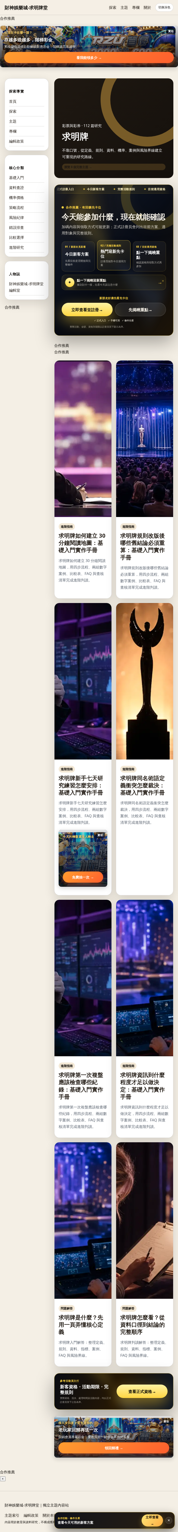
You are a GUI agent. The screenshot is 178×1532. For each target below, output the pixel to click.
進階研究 (16, 247)
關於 (147, 7)
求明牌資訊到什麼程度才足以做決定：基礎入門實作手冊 (142, 1085)
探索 (112, 7)
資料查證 (16, 187)
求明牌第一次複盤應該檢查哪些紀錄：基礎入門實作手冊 (81, 1085)
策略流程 (16, 207)
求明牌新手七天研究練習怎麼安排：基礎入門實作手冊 (81, 785)
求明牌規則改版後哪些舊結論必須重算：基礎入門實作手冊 (142, 546)
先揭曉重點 (140, 309)
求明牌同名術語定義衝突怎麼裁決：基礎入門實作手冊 (142, 785)
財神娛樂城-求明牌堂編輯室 (26, 287)
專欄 (136, 7)
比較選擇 (16, 237)
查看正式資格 (142, 1391)
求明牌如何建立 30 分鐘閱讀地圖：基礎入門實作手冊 (82, 543)
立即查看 (152, 1520)
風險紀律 (16, 217)
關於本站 (50, 1515)
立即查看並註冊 (87, 309)
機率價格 (16, 197)
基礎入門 (16, 177)
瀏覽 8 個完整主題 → (78, 167)
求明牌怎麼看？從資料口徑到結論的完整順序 (142, 1324)
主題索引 (12, 1515)
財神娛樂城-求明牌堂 (26, 7)
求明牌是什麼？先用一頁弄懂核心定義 (81, 1324)
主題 (124, 7)
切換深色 (164, 7)
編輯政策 (16, 141)
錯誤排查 (16, 227)
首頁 (12, 101)
